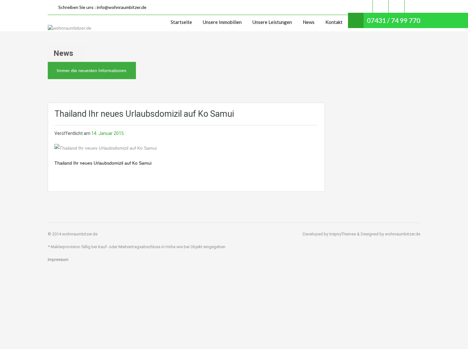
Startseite (181, 22)
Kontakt (334, 22)
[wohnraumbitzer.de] (69, 28)
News (309, 22)
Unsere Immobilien (222, 22)
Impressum (58, 259)
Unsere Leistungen (272, 22)
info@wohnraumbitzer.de (121, 7)
